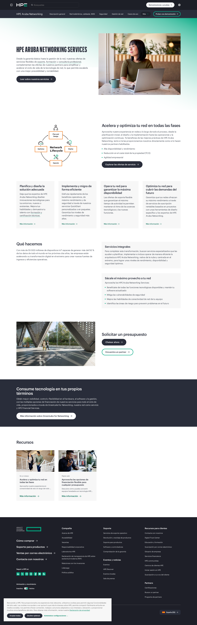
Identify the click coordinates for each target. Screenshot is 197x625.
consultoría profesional (70, 61)
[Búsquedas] (32, 5)
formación (51, 61)
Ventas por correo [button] (34, 553)
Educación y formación (154, 542)
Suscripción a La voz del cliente (157, 575)
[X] (22, 574)
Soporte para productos (112, 542)
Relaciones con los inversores (73, 563)
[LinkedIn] (18, 574)
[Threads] (31, 574)
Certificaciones (150, 588)
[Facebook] (35, 574)
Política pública (68, 572)
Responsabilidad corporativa (73, 547)
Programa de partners (153, 597)
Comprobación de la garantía (114, 552)
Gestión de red (117, 14)
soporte (41, 61)
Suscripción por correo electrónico (158, 547)
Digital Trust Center (152, 538)
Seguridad (103, 14)
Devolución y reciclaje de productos (117, 538)
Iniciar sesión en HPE (153, 570)
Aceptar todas (15, 616)
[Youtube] (39, 574)
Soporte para (30, 546)
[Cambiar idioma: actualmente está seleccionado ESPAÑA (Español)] (179, 4)
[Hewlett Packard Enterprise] (21, 4)
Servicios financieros (153, 556)
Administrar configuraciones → (56, 616)
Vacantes (65, 542)
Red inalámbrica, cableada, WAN (82, 14)
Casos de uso (133, 14)
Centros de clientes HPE (154, 565)
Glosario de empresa (153, 552)
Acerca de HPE (67, 533)
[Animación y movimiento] (26, 588)
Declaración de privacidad (80, 610)
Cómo (25, 540)
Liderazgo (65, 568)
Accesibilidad (67, 538)
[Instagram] (26, 574)
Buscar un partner (152, 592)
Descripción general (57, 14)
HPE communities (152, 561)
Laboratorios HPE (68, 552)
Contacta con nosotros (154, 533)
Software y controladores (113, 547)
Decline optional (33, 616)
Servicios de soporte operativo (115, 533)
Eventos (106, 565)
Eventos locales (109, 574)
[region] (98, 403)
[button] (11, 4)
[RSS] (44, 574)
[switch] (25, 588)
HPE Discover (108, 569)
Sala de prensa (109, 578)
